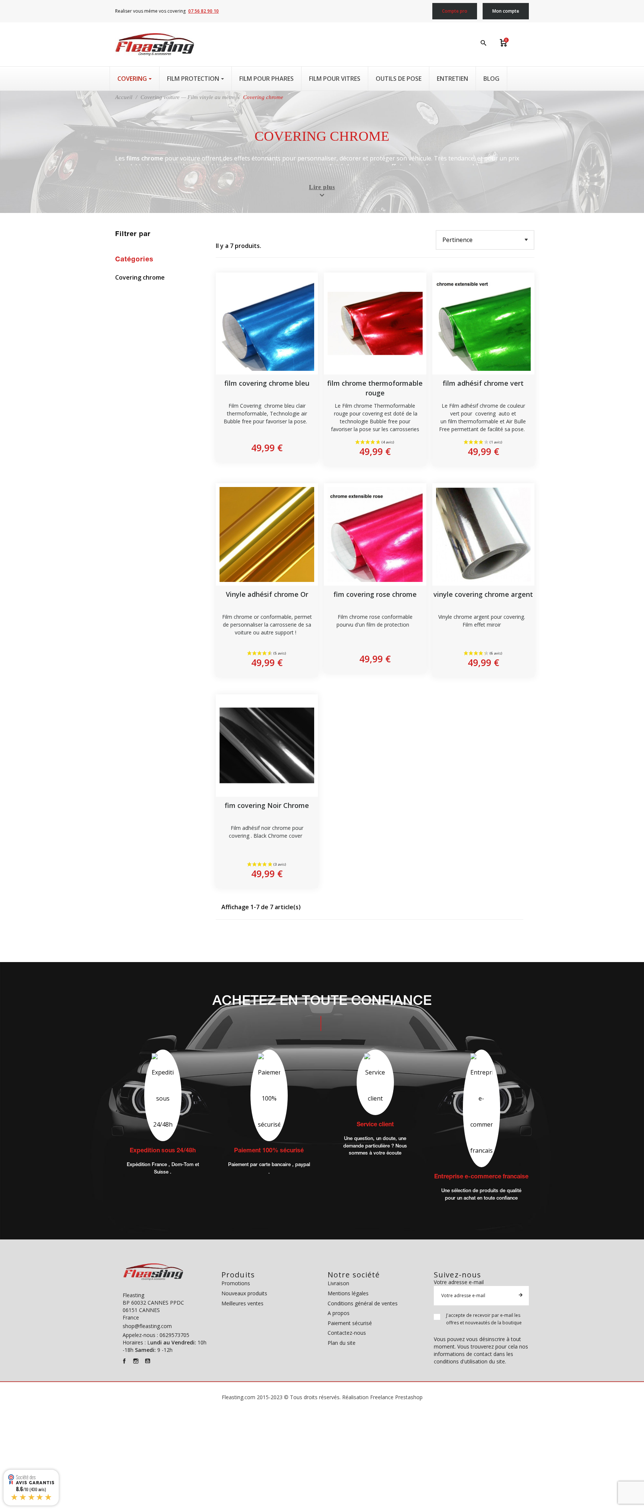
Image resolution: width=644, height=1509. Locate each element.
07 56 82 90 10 (203, 11)
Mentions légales (348, 1293)
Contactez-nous (347, 1332)
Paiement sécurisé (350, 1323)
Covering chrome (140, 277)
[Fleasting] (155, 44)
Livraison (338, 1283)
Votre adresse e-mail (459, 1282)
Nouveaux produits (244, 1293)
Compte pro (454, 11)
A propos (339, 1313)
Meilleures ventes (242, 1303)
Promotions (235, 1283)
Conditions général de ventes (363, 1303)
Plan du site (342, 1342)
